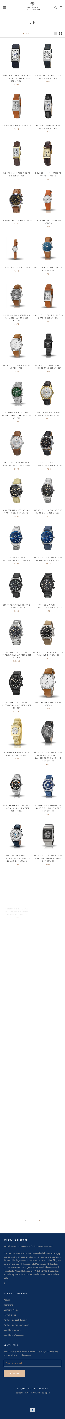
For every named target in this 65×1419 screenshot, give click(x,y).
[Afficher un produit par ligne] (55, 33)
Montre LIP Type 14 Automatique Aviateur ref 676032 (17, 655)
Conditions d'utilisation (14, 1334)
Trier (24, 33)
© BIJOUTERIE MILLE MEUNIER (32, 1389)
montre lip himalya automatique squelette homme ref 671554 (16, 858)
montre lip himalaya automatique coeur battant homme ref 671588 (48, 908)
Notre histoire (10, 1314)
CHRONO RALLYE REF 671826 (17, 220)
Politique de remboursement (16, 1324)
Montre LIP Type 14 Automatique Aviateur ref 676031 (17, 705)
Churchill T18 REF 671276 (17, 125)
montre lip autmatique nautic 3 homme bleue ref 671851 (48, 808)
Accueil (7, 1299)
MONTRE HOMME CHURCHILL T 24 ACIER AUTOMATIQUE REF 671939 (17, 78)
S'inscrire (14, 1373)
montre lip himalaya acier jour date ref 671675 (48, 959)
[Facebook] (5, 1283)
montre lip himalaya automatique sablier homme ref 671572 (17, 908)
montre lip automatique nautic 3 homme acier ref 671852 (17, 808)
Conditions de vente (12, 1329)
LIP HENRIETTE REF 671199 (17, 267)
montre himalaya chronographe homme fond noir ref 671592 (17, 959)
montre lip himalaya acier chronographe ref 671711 (16, 415)
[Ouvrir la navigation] (4, 7)
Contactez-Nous (11, 1309)
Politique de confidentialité (16, 1319)
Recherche (8, 1304)
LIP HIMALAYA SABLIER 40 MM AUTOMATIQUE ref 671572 (16, 318)
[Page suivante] (39, 1220)
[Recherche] (55, 7)
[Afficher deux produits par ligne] (60, 33)
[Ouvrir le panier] (61, 7)
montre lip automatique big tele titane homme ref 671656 (48, 858)
